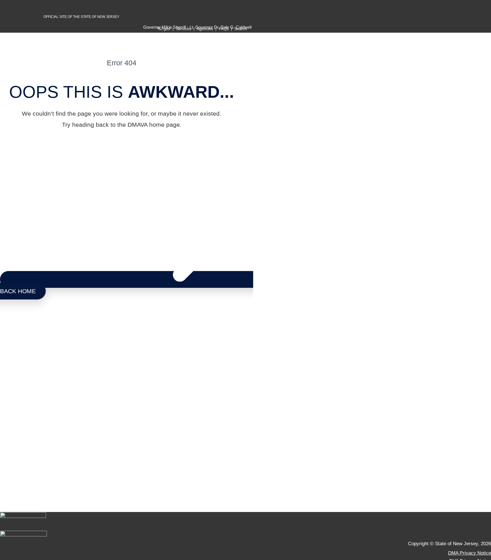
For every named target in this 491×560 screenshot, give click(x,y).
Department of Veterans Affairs (39, 352)
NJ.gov (164, 28)
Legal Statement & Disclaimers (33, 432)
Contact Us (12, 417)
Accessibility (13, 439)
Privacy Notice (15, 425)
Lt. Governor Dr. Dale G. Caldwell (35, 383)
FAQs (224, 28)
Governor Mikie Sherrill (24, 375)
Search (241, 28)
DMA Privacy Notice (469, 552)
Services (183, 28)
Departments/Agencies (24, 404)
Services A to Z (16, 396)
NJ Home (10, 389)
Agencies (205, 28)
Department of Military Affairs (37, 335)
